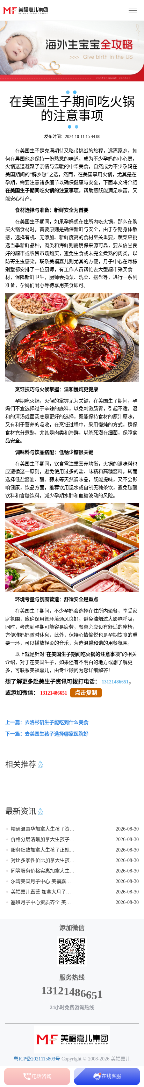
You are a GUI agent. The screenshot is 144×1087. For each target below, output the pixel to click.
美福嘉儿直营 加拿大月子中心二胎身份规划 (43, 891)
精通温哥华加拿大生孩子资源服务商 (43, 829)
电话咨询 (41, 1076)
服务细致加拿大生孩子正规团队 (43, 850)
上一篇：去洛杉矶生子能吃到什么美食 (46, 722)
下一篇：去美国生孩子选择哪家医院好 (46, 734)
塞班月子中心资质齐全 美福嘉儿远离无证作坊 (43, 902)
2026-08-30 (127, 829)
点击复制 (86, 693)
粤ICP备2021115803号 (37, 1058)
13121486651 (115, 681)
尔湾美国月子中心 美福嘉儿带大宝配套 (43, 881)
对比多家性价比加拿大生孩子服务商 (43, 860)
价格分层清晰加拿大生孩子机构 (43, 839)
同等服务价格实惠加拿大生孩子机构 (43, 871)
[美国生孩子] (72, 1039)
